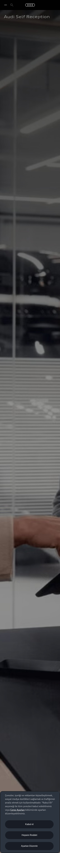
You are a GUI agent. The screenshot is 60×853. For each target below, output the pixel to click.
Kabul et (29, 824)
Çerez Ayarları (17, 809)
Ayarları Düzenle (29, 846)
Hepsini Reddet (29, 835)
